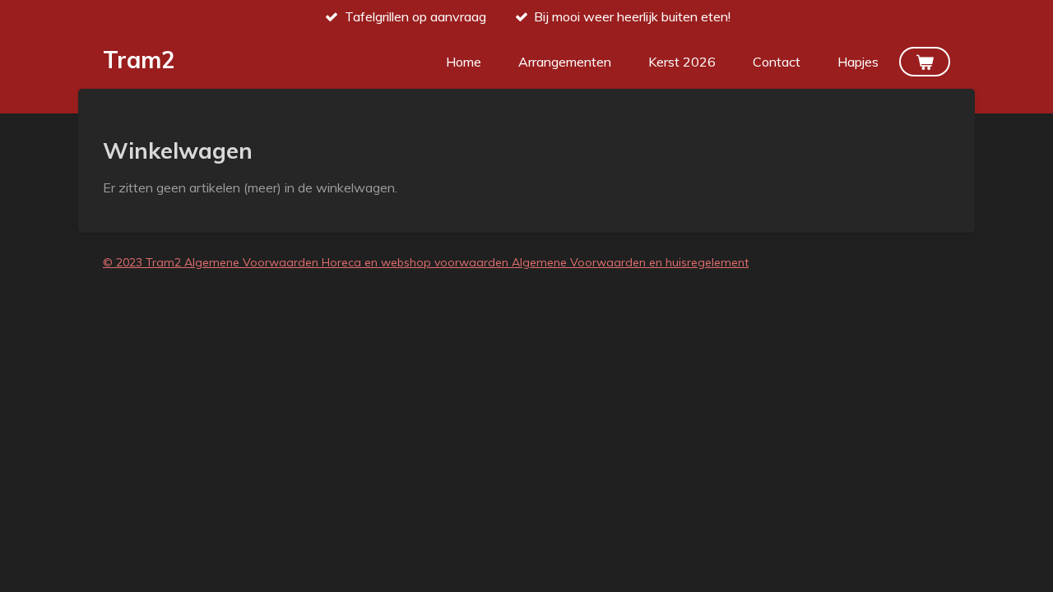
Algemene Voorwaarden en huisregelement (630, 262)
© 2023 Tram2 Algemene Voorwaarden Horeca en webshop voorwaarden (307, 262)
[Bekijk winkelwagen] (924, 61)
